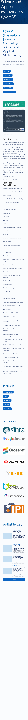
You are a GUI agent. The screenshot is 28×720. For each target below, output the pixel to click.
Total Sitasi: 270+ (7, 75)
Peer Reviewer (7, 400)
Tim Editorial (6, 404)
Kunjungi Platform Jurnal (9, 91)
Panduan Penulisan (8, 392)
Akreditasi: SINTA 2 (8, 79)
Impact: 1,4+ (6, 71)
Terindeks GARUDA (8, 83)
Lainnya (14, 579)
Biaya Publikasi (7, 408)
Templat (5, 396)
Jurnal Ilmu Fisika (8, 87)
